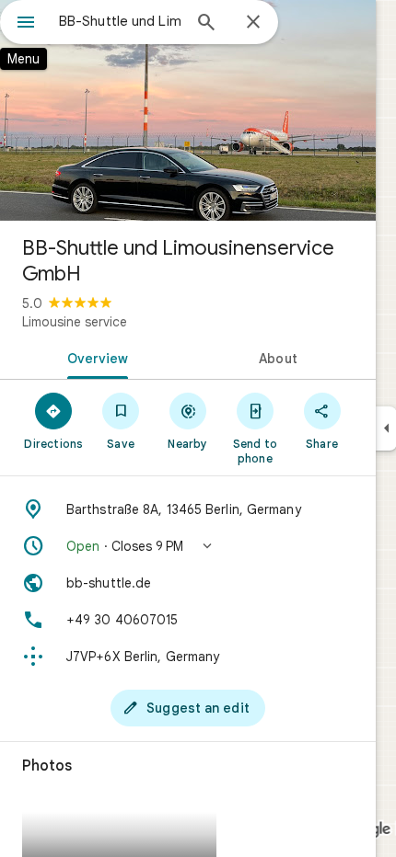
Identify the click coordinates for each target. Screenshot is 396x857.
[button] (188, 546)
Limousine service (74, 322)
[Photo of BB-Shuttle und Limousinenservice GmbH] (188, 110)
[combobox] (120, 21)
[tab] (94, 357)
